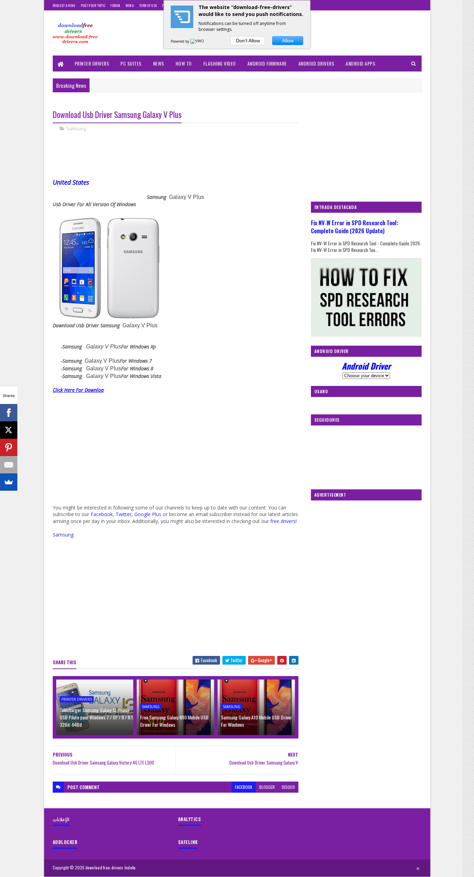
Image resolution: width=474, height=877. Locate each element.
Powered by (180, 41)
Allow (288, 40)
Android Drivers (316, 63)
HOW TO (184, 63)
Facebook (102, 514)
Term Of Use (148, 5)
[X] (8, 430)
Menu (130, 5)
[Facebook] (8, 412)
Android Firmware (267, 63)
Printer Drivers (92, 63)
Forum (115, 5)
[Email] (8, 464)
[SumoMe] (8, 482)
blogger (267, 787)
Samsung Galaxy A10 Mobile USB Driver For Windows (256, 721)
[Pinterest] (8, 447)
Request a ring (64, 5)
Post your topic (93, 5)
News (158, 63)
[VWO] (197, 41)
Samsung (76, 128)
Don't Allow (248, 40)
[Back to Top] (418, 868)
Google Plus (147, 514)
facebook (243, 787)
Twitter (124, 514)
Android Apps (360, 63)
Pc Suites (131, 63)
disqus (288, 787)
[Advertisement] (179, 160)
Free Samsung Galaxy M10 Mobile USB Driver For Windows (174, 721)
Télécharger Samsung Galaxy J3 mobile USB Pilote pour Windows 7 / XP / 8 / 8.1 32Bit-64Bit (96, 717)
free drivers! (283, 521)
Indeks (130, 867)
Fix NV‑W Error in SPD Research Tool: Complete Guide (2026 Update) (354, 226)
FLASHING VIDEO (219, 63)
